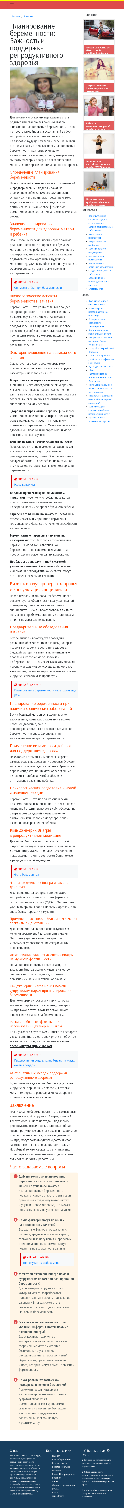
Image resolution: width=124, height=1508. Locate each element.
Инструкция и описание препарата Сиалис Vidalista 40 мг (100, 341)
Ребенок (56, 1477)
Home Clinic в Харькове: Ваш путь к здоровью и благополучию (100, 388)
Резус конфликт (24, 484)
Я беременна (94, 1450)
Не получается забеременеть (42, 1263)
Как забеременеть (61, 1459)
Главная (56, 1455)
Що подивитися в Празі (100, 366)
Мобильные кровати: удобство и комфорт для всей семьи (101, 359)
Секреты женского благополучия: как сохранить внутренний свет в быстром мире (97, 91)
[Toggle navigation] (12, 5)
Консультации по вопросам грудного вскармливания (98, 219)
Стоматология (95, 288)
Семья (55, 1481)
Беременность (59, 1463)
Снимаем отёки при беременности (38, 287)
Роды (55, 1474)
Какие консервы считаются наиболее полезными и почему (99, 410)
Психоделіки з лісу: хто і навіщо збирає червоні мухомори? (100, 399)
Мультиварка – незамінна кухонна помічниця (98, 312)
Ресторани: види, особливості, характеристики (97, 323)
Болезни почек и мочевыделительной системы (98, 281)
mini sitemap (58, 1495)
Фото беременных (26, 874)
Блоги (55, 1492)
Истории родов (67, 1474)
